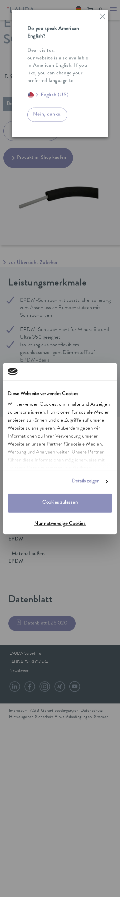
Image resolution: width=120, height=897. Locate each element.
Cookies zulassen (60, 503)
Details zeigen (85, 481)
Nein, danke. (47, 114)
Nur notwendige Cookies (60, 524)
